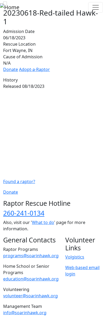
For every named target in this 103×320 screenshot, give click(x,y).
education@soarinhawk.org (31, 279)
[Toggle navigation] (95, 7)
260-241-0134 (23, 213)
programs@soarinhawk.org (31, 256)
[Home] (9, 7)
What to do (43, 222)
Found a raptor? (19, 181)
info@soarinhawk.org (24, 313)
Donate (10, 69)
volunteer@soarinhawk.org (30, 296)
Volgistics (74, 257)
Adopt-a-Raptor (34, 69)
